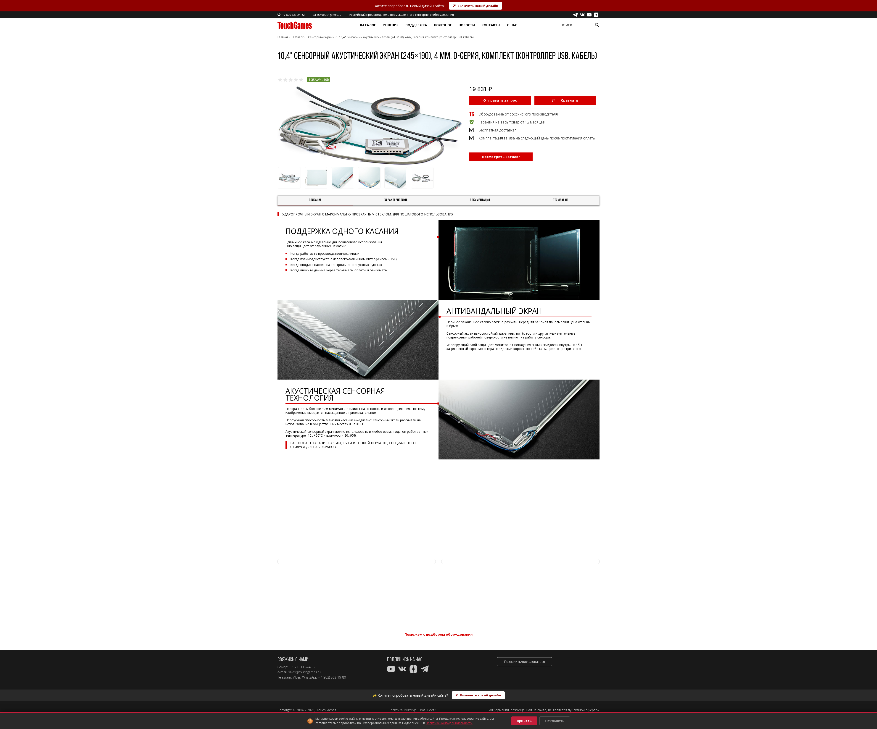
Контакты (491, 25)
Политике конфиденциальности (449, 723)
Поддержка (416, 25)
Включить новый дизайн (477, 6)
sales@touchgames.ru (304, 672)
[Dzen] (596, 14)
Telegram (284, 677)
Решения (391, 25)
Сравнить (569, 100)
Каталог (368, 25)
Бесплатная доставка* (497, 130)
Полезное (443, 25)
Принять (524, 721)
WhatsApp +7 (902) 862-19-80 (324, 677)
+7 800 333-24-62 (302, 667)
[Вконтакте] (582, 14)
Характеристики (395, 200)
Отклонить (554, 721)
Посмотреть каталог (501, 156)
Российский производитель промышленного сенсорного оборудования (401, 15)
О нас (512, 25)
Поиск (566, 25)
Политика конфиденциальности (412, 710)
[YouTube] (589, 14)
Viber (296, 677)
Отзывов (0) (560, 200)
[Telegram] (575, 14)
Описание (315, 200)
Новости (467, 25)
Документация (480, 200)
